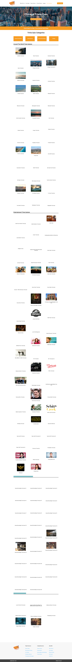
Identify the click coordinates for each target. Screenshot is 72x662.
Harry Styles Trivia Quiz (51, 287)
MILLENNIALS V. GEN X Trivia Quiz (20, 357)
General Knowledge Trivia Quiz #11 (36, 525)
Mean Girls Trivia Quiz (36, 345)
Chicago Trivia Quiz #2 (51, 67)
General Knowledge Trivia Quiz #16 (21, 552)
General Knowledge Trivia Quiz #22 (21, 576)
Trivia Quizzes (49, 3)
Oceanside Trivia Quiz (36, 118)
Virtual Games (39, 654)
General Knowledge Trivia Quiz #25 (21, 589)
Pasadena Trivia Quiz (36, 142)
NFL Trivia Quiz (36, 358)
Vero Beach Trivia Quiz (21, 205)
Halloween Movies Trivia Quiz (51, 605)
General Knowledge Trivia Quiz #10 (21, 525)
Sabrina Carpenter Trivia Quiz (21, 411)
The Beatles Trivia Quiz (51, 447)
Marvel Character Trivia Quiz (51, 333)
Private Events (39, 3)
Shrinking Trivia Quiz (20, 423)
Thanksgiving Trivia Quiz (51, 615)
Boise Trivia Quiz (36, 55)
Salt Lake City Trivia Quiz (51, 167)
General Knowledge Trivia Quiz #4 (20, 500)
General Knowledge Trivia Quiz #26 (36, 589)
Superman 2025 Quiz (51, 423)
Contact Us (51, 656)
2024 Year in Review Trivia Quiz (20, 223)
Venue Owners (33, 3)
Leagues (44, 3)
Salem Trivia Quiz (36, 167)
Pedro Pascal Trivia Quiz (36, 400)
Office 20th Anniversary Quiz (21, 385)
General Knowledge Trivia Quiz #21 (51, 564)
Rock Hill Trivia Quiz (51, 153)
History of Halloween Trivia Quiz (36, 616)
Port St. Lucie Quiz (21, 153)
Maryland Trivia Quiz (51, 93)
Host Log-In (51, 654)
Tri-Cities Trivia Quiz (51, 193)
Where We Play (51, 652)
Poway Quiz (36, 155)
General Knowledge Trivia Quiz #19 (21, 563)
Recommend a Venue (28, 650)
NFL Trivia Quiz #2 (51, 358)
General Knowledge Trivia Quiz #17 (36, 551)
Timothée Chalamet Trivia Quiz (20, 459)
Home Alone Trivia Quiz (21, 302)
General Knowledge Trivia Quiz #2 (36, 488)
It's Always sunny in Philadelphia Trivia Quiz (51, 302)
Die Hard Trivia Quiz (20, 262)
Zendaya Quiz (36, 471)
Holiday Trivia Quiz (36, 626)
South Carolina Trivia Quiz (51, 180)
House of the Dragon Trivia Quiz (36, 305)
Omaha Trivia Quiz (21, 130)
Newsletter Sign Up (28, 654)
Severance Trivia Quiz (36, 411)
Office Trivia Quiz (51, 370)
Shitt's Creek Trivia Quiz (51, 412)
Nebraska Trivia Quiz (51, 105)
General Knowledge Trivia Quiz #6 (51, 500)
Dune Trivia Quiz (51, 262)
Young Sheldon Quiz (51, 459)
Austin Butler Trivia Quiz (21, 237)
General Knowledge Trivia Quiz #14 (36, 537)
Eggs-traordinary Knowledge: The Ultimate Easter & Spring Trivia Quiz (36, 605)
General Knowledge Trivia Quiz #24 (51, 576)
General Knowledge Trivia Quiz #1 (20, 488)
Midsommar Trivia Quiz (51, 344)
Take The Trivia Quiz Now (36, 19)
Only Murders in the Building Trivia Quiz (51, 384)
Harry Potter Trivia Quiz (36, 287)
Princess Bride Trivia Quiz (52, 397)
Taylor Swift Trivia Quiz (21, 436)
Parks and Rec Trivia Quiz (20, 397)
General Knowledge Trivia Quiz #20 (36, 563)
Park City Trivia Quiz (20, 142)
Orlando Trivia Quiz (51, 129)
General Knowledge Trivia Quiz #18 (51, 550)
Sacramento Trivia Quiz (21, 167)
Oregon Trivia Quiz (36, 130)
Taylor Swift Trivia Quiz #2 (36, 436)
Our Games (28, 3)
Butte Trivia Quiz (21, 68)
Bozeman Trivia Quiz (51, 55)
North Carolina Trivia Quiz (20, 118)
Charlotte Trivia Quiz (36, 80)
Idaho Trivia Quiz (36, 93)
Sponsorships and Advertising (42, 652)
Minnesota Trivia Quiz (20, 105)
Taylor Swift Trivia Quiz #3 (51, 436)
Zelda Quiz (20, 472)
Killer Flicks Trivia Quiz (51, 317)
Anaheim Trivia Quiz (20, 55)
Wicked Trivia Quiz (36, 459)
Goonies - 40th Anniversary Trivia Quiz (20, 289)
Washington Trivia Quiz (36, 205)
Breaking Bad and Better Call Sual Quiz (51, 235)
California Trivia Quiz (20, 80)
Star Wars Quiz (36, 423)
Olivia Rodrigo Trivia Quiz (36, 385)
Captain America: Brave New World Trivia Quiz (36, 250)
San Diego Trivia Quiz (20, 180)
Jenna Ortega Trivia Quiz (20, 321)
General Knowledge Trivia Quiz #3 (51, 488)
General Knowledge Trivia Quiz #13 (21, 538)
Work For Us (22, 3)
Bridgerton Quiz (20, 248)
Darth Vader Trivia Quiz (51, 250)
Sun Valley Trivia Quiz (36, 193)
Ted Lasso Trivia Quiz (36, 448)
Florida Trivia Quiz (21, 93)
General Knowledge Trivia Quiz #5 (36, 500)
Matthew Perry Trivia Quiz (20, 345)
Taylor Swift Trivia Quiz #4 (20, 447)
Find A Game (60, 3)
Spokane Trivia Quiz (20, 193)
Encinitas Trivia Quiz (51, 81)
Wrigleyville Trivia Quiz (51, 205)
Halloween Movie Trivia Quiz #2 (20, 615)
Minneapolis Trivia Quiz (36, 105)
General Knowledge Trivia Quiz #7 (20, 513)
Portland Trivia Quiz (51, 142)
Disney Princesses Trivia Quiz (36, 262)
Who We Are (51, 648)
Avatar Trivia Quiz (36, 234)
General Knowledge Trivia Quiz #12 (51, 525)
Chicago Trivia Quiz (36, 14)
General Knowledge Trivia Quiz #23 (36, 577)
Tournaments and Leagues (29, 656)
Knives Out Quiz (20, 332)
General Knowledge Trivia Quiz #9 (51, 513)
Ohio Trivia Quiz (51, 118)
